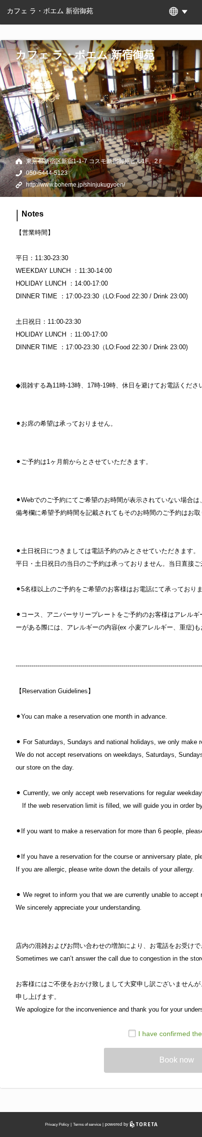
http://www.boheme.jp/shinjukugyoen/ (75, 184)
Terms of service (87, 1124)
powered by (117, 1124)
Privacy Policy (57, 1124)
